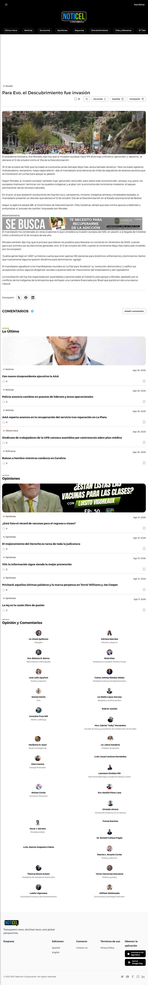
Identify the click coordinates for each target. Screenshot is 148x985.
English (55, 952)
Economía (45, 30)
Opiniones (62, 30)
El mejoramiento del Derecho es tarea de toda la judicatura (41, 543)
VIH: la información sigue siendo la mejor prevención (37, 564)
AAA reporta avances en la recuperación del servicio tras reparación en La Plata (54, 417)
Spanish (56, 948)
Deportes (79, 30)
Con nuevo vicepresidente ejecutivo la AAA (30, 376)
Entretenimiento (99, 30)
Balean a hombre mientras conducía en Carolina (34, 458)
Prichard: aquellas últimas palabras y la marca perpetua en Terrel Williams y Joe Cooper (60, 584)
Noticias (28, 30)
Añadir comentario (134, 311)
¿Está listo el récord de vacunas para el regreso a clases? (39, 523)
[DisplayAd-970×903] (74, 223)
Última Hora (11, 30)
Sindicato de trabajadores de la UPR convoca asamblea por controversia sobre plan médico (62, 437)
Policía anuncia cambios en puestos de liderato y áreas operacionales (47, 396)
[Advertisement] (74, 56)
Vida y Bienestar (123, 30)
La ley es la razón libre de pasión (23, 605)
